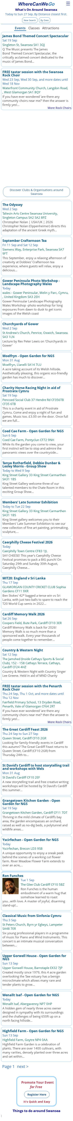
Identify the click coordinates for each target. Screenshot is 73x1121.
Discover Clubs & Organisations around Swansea (36, 192)
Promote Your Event (37, 1084)
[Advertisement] (36, 147)
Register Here (36, 1094)
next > (22, 1066)
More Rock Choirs (59, 108)
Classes (34, 28)
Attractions (50, 28)
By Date (45, 20)
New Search (30, 20)
